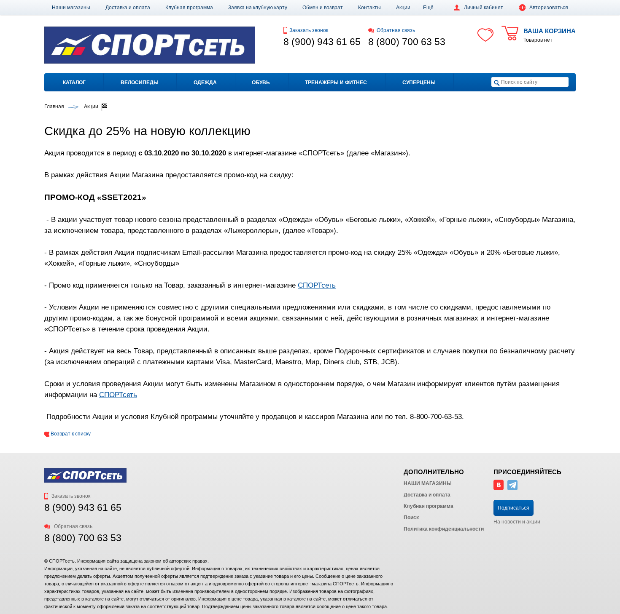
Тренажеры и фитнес (336, 82)
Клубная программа (189, 8)
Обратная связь (396, 30)
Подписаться (513, 508)
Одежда (205, 82)
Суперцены (419, 82)
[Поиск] (496, 82)
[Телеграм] (512, 488)
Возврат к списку (70, 434)
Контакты (369, 8)
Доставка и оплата (127, 8)
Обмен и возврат (322, 8)
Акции (403, 8)
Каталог (74, 82)
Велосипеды (140, 82)
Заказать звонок (308, 30)
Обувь (261, 82)
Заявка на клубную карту (257, 8)
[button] (428, 7)
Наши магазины (71, 8)
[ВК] (498, 488)
